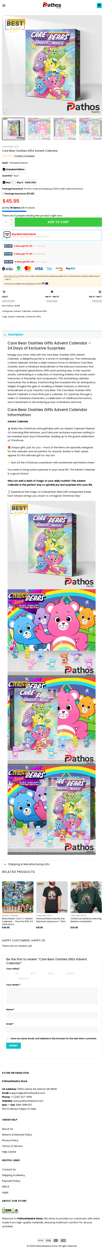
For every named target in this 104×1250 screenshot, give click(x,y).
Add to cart (58, 222)
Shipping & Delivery (13, 1175)
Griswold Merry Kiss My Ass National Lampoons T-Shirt (51, 920)
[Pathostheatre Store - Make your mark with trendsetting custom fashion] (52, 5)
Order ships (51, 300)
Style (5, 162)
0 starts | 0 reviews (24, 156)
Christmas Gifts (10, 146)
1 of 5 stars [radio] (10, 973)
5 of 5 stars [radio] (12, 978)
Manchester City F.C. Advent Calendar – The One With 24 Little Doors (17, 921)
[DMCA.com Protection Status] (10, 1210)
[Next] (96, 65)
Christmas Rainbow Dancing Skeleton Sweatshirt (85, 920)
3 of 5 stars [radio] (41, 973)
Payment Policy (11, 1181)
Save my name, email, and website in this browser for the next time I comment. (54, 1038)
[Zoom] (6, 112)
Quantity (7, 175)
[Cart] (99, 5)
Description (15, 334)
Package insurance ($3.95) (20, 193)
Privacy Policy (10, 1140)
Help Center (9, 1151)
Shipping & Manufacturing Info (28, 864)
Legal (5, 1192)
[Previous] (7, 65)
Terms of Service (12, 1146)
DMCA (5, 1186)
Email (10, 1024)
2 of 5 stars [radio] (25, 973)
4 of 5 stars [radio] (60, 973)
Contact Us (9, 1169)
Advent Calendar (22, 311)
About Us (7, 1129)
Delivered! (97, 300)
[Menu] (4, 5)
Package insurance (12, 188)
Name (10, 1009)
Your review (13, 984)
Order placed (8, 300)
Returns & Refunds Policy (17, 1134)
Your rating (13, 968)
